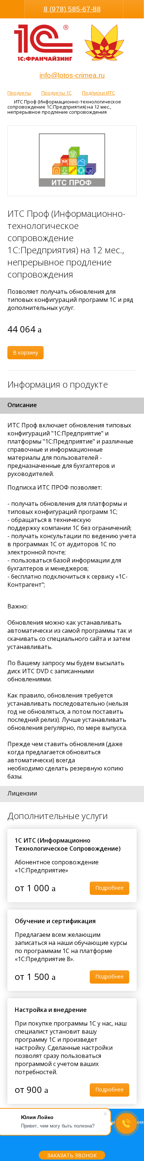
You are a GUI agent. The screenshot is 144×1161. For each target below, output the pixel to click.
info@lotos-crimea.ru (72, 75)
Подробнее (109, 887)
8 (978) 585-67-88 (72, 9)
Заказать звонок (72, 1155)
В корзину (25, 352)
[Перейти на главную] (43, 43)
